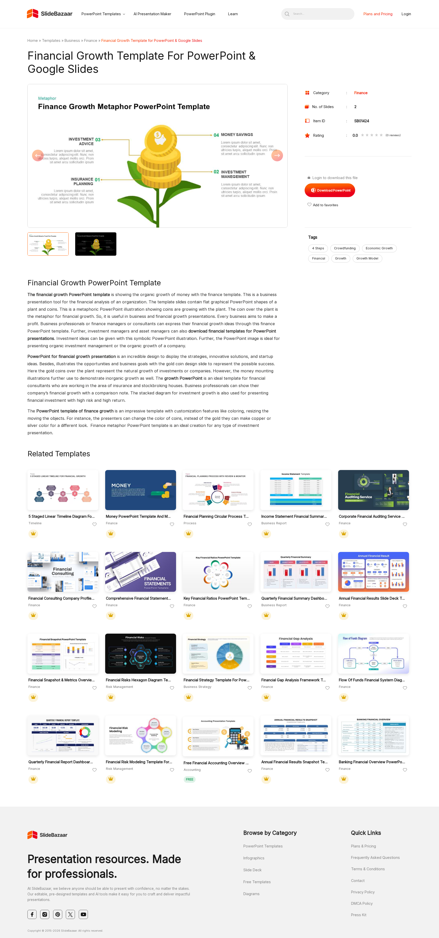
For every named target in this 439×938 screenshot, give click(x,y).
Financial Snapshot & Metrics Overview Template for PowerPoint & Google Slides (61, 680)
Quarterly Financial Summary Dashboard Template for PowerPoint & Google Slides (294, 598)
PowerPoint (334, 190)
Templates (51, 40)
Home (32, 40)
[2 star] (367, 135)
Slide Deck (252, 870)
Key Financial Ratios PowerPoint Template (217, 598)
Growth (340, 258)
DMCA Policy (362, 903)
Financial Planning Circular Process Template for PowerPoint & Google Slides (217, 516)
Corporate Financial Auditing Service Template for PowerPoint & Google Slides (372, 516)
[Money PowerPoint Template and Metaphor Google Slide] (140, 490)
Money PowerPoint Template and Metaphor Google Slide (139, 516)
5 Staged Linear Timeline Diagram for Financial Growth (61, 516)
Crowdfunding (345, 248)
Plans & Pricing (363, 846)
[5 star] (381, 135)
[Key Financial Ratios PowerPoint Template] (218, 572)
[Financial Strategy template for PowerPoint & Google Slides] (218, 654)
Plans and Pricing (378, 14)
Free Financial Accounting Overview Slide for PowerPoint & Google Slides (217, 763)
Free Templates (257, 882)
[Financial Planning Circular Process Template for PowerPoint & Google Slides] (218, 490)
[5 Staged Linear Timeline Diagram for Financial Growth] (62, 490)
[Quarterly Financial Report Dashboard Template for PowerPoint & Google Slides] (62, 736)
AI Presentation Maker (152, 14)
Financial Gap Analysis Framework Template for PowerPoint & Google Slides (294, 680)
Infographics (253, 858)
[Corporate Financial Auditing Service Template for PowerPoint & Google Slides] (373, 490)
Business (72, 40)
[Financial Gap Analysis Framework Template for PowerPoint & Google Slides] (295, 654)
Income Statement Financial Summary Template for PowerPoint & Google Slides (294, 516)
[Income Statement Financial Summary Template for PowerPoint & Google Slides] (295, 490)
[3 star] (371, 135)
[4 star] (376, 135)
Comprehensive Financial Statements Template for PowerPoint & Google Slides (139, 598)
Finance (90, 40)
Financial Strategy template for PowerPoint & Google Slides (217, 680)
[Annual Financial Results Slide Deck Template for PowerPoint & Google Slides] (373, 572)
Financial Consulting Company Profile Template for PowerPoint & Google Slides (61, 598)
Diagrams (251, 894)
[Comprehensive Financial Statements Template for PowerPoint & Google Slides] (140, 572)
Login (406, 14)
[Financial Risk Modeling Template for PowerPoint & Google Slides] (140, 736)
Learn (233, 14)
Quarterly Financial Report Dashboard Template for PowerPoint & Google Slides (61, 762)
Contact (358, 880)
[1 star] (362, 135)
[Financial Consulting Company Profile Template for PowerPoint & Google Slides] (62, 572)
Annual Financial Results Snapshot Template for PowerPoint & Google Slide (294, 762)
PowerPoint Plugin (199, 14)
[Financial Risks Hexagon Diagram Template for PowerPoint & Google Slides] (140, 654)
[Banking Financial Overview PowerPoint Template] (373, 736)
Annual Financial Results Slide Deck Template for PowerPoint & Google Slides (372, 598)
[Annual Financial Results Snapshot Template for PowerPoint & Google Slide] (295, 736)
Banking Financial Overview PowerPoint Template (372, 762)
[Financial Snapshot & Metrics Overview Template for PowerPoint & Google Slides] (62, 654)
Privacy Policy (363, 892)
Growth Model (367, 258)
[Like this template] (94, 525)
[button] (92, 156)
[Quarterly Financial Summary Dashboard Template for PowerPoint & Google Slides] (295, 572)
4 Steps (318, 248)
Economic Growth (379, 248)
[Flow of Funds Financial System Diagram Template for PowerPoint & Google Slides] (373, 654)
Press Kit (358, 915)
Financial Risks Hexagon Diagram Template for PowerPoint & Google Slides (139, 680)
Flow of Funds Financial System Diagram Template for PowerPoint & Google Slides (372, 680)
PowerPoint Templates (101, 14)
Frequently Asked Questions (375, 857)
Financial (318, 258)
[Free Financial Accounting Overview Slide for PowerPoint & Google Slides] (218, 737)
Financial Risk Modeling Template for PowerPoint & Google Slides (139, 762)
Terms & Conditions (368, 869)
